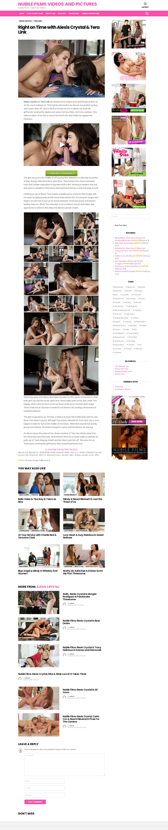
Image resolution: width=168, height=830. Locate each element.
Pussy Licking (133, 333)
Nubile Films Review (90, 13)
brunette (34, 452)
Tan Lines (117, 349)
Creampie (137, 295)
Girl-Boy (128, 302)
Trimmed (117, 352)
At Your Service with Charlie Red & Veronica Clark (37, 536)
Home (21, 13)
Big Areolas (118, 287)
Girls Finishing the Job (91, 452)
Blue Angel (23, 566)
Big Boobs (131, 287)
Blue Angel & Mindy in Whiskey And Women (37, 572)
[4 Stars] (23, 460)
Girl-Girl (138, 302)
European (45, 452)
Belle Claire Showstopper (124, 243)
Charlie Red (24, 531)
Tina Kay (34, 495)
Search (147, 13)
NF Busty (62, 13)
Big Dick (142, 287)
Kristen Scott (92, 566)
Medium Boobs (120, 325)
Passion (34, 455)
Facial (142, 299)
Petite (43, 455)
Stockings (131, 341)
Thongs (128, 349)
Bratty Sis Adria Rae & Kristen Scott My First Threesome (83, 572)
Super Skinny (119, 345)
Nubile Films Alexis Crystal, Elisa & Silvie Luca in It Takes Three (52, 674)
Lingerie (117, 322)
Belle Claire (24, 495)
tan (140, 345)
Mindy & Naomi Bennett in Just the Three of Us (82, 500)
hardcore (117, 314)
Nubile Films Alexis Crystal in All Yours (80, 691)
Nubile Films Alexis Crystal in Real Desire (81, 622)
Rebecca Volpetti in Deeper (125, 271)
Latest (145, 7)
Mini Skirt (133, 325)
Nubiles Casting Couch (123, 371)
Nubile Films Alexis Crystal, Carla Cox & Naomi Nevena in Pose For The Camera (81, 719)
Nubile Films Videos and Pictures (57, 4)
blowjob (24, 452)
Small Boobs (82, 455)
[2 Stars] (20, 460)
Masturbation (141, 322)
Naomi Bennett (70, 495)
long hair (24, 455)
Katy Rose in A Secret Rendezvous (128, 266)
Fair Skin (117, 302)
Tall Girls (94, 455)
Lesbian (136, 318)
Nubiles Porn (120, 374)
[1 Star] (19, 460)
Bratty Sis (50, 13)
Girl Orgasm (57, 452)
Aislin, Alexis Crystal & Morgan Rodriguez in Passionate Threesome (80, 596)
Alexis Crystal (48, 587)
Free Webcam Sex (122, 366)
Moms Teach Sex (121, 369)
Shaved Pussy (54, 455)
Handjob (138, 310)
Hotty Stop (119, 387)
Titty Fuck (139, 349)
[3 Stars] (21, 460)
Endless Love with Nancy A (125, 256)
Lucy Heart (69, 531)
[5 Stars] (24, 460)
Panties (143, 325)
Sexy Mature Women (123, 389)
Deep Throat (119, 299)
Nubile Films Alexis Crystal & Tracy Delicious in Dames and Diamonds (82, 649)
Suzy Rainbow (82, 531)
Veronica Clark (38, 531)
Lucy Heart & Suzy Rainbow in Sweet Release (83, 536)
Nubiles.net (74, 13)
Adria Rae (68, 566)
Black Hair (118, 291)
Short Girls (68, 455)
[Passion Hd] (130, 459)
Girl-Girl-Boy (72, 452)
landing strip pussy (121, 318)
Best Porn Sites (121, 225)
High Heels (130, 314)
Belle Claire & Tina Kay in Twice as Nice (37, 500)
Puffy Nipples (119, 333)
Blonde (129, 291)
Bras (116, 295)
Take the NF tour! (35, 13)
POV (135, 329)
